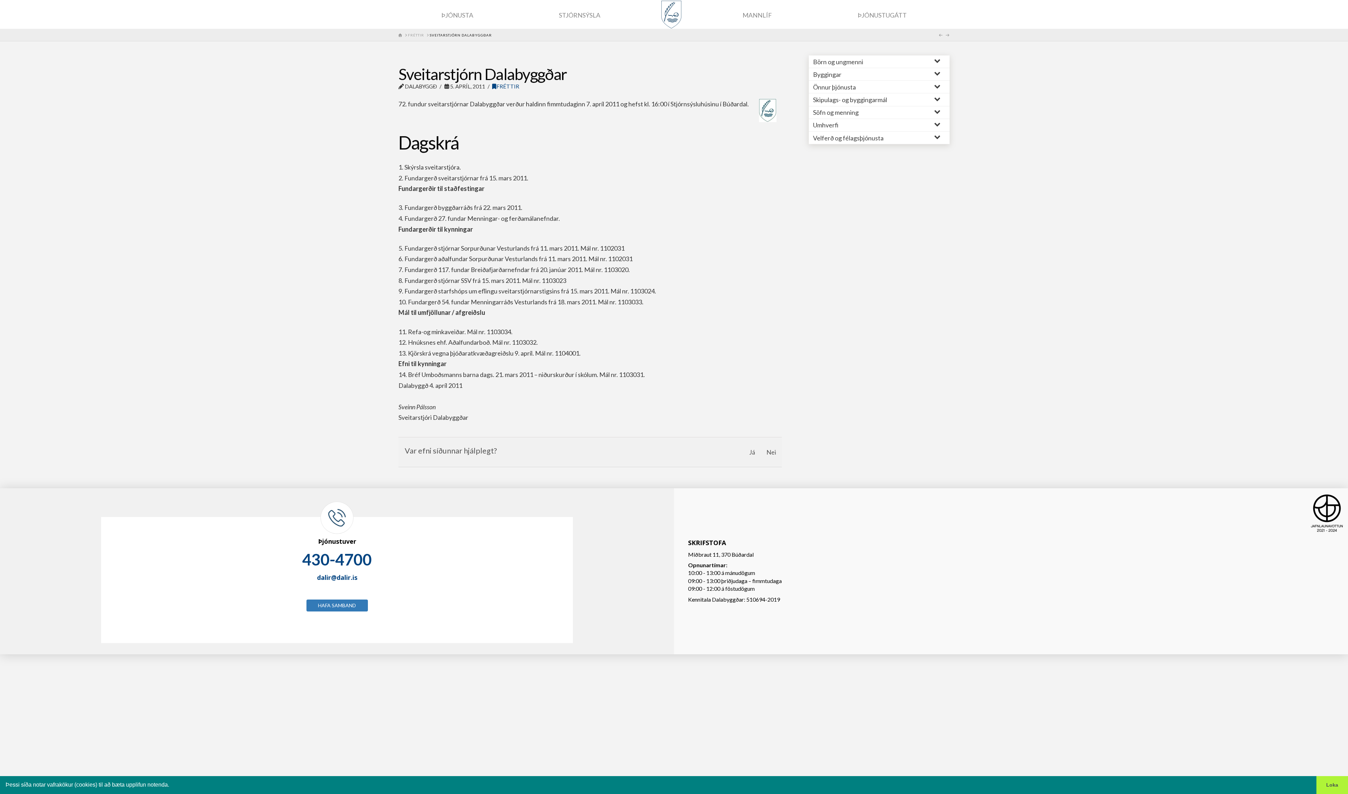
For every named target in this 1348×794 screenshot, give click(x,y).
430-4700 (337, 559)
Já (752, 452)
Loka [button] (1332, 785)
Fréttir (507, 86)
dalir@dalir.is (337, 577)
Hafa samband (337, 605)
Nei (771, 452)
